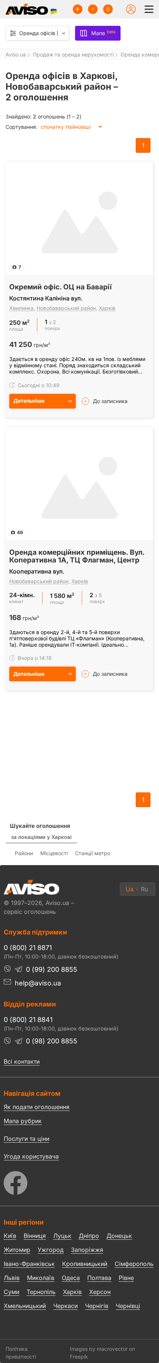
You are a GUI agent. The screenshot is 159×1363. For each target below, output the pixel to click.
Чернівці (128, 1306)
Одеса (71, 1278)
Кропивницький (84, 1264)
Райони (24, 853)
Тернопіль (41, 1292)
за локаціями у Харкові (41, 837)
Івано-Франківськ (29, 1264)
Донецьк (119, 1236)
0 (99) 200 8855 (51, 969)
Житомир (17, 1250)
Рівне (126, 1278)
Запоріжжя (87, 1250)
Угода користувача (31, 1156)
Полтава (99, 1278)
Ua (129, 889)
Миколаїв (40, 1278)
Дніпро (89, 1236)
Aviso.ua (16, 54)
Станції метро (92, 853)
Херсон (100, 1292)
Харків (107, 308)
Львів (12, 1278)
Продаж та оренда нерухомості (73, 54)
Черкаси (65, 1306)
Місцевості (54, 853)
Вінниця (35, 1236)
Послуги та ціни (26, 1138)
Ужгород (51, 1250)
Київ (10, 1236)
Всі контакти (22, 1061)
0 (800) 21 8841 (28, 1019)
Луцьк (62, 1236)
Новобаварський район (66, 308)
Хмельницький (25, 1306)
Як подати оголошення (37, 1107)
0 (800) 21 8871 (28, 947)
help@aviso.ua (38, 983)
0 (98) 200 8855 (51, 1041)
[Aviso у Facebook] (79, 1180)
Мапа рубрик (23, 1121)
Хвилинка (21, 308)
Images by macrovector (99, 1349)
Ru (144, 889)
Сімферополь (134, 1264)
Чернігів (96, 1306)
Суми (11, 1292)
